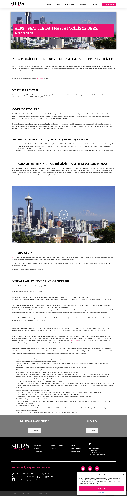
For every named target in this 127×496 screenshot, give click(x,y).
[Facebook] (83, 468)
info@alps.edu (73, 340)
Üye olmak (40, 78)
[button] (123, 474)
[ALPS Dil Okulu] (90, 444)
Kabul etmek (101, 488)
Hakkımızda (82, 4)
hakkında (37, 445)
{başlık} (99, 492)
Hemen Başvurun (109, 4)
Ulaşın (14, 257)
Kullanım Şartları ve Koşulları (41, 493)
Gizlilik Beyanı (75, 451)
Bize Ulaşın (95, 4)
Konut (61, 445)
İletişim (73, 445)
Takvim (53, 448)
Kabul (58, 4)
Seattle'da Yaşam (69, 4)
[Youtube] (97, 468)
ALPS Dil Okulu (94, 448)
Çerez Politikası (75, 448)
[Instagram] (90, 468)
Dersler (49, 4)
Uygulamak (34, 430)
